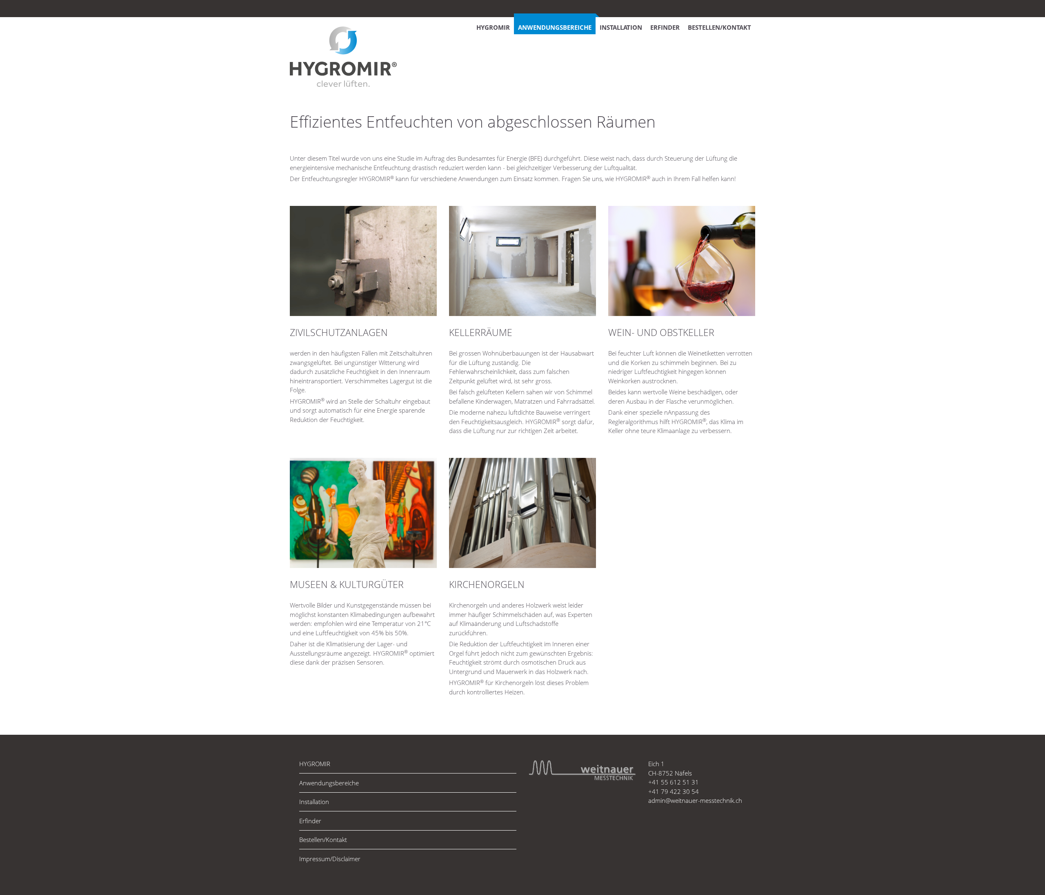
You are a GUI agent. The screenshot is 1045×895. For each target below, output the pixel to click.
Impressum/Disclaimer (329, 859)
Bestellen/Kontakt (719, 27)
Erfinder (665, 27)
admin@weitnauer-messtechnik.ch (695, 800)
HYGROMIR (493, 27)
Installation (621, 27)
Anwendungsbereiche (554, 27)
